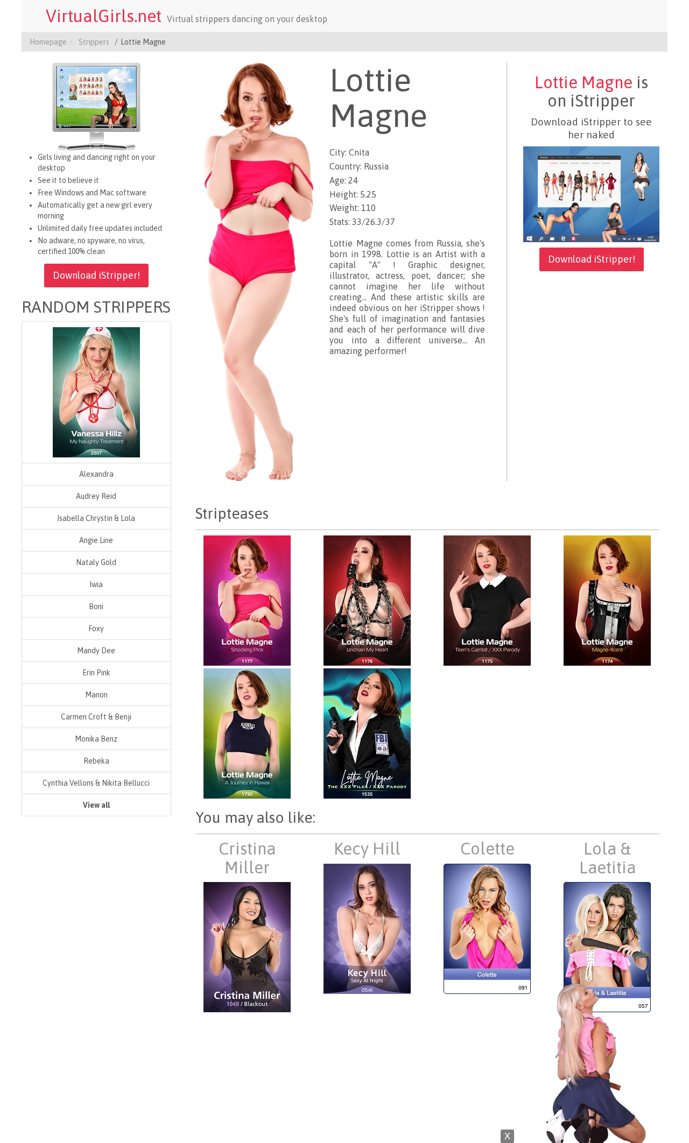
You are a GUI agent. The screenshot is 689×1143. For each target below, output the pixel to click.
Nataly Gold (96, 562)
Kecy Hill (367, 848)
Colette (487, 848)
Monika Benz (96, 739)
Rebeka (96, 761)
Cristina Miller (247, 858)
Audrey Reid (96, 496)
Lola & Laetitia (607, 858)
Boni (96, 606)
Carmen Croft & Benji (96, 716)
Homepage (48, 42)
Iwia (96, 584)
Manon (96, 694)
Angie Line (96, 540)
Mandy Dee (96, 650)
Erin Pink (96, 672)
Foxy (96, 628)
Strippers (94, 42)
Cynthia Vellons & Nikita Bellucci (96, 783)
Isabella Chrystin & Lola (96, 518)
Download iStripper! (96, 275)
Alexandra (96, 474)
